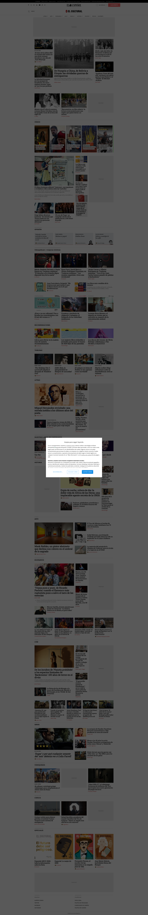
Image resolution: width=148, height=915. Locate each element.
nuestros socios (70, 445)
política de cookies (86, 455)
